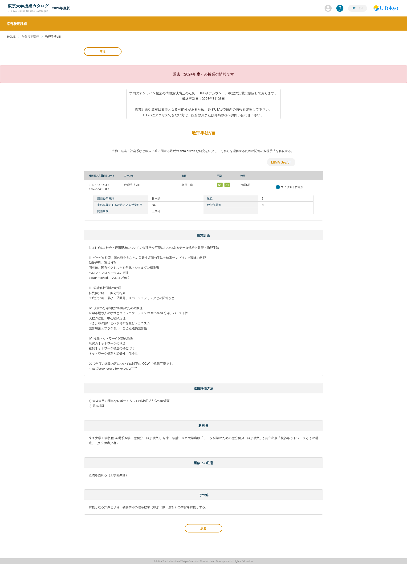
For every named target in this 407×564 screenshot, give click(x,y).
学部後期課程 (30, 36)
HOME (11, 36)
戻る (103, 51)
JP (354, 8)
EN (361, 8)
